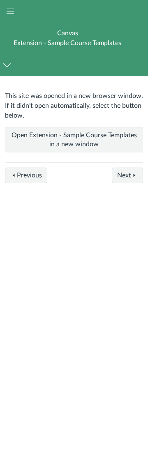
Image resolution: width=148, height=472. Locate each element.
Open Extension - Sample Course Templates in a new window (74, 140)
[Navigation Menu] (8, 65)
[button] (67, 38)
